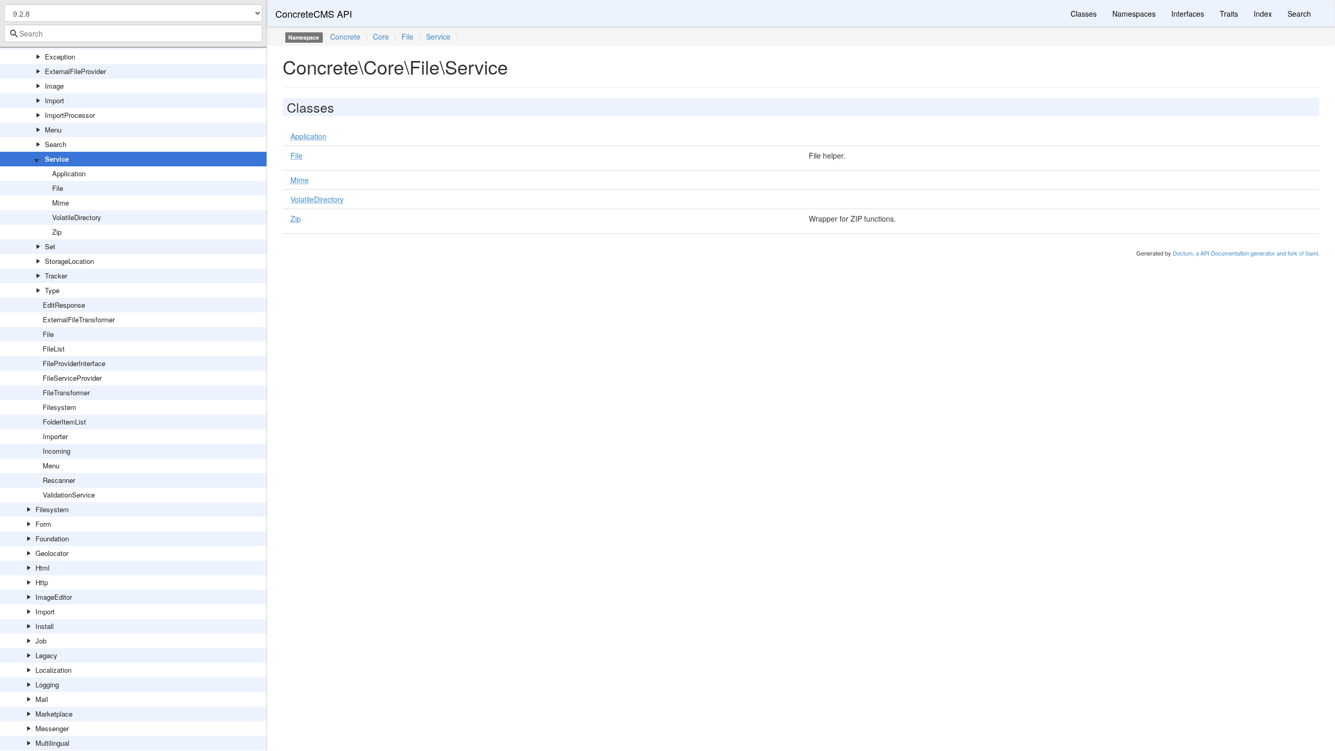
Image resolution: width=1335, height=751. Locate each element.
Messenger (52, 728)
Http (41, 582)
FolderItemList (64, 422)
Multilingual (52, 743)
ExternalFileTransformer (79, 319)
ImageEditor (53, 597)
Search (55, 144)
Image (54, 86)
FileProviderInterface (74, 363)
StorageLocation (69, 261)
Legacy (46, 655)
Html (42, 568)
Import (54, 100)
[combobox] (133, 33)
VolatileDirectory (76, 217)
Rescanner (59, 480)
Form (43, 524)
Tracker (56, 276)
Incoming (56, 451)
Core (381, 36)
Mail (41, 699)
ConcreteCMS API (313, 13)
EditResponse (64, 305)
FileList (54, 349)
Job (40, 641)
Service (57, 159)
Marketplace (53, 714)
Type (52, 290)
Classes (1084, 13)
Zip (57, 232)
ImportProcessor (70, 115)
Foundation (52, 538)
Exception (60, 57)
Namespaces (1134, 13)
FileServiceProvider (72, 378)
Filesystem (59, 407)
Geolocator (51, 553)
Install (44, 626)
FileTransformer (66, 392)
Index (1263, 13)
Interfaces (1187, 13)
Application (69, 173)
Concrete (345, 36)
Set (50, 246)
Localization (53, 670)
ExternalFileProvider (75, 71)
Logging (47, 684)
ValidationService (69, 495)
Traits (1229, 13)
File (57, 188)
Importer (55, 436)
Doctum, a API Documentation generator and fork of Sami (1245, 253)
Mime (60, 203)
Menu (53, 130)
